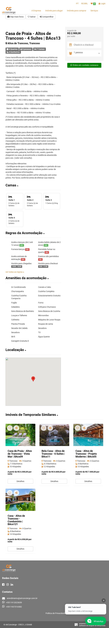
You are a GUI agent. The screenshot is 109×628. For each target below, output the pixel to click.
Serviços (94, 10)
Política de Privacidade (55, 613)
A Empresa (36, 10)
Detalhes (20, 481)
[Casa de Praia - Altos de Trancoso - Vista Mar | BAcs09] (20, 435)
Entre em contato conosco (85, 65)
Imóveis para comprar (76, 10)
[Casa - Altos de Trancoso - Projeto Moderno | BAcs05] (88, 435)
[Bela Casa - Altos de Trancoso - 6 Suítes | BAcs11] (54, 435)
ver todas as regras (14, 272)
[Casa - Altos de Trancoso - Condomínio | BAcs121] (20, 500)
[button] (33, 185)
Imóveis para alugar (54, 10)
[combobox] (87, 53)
